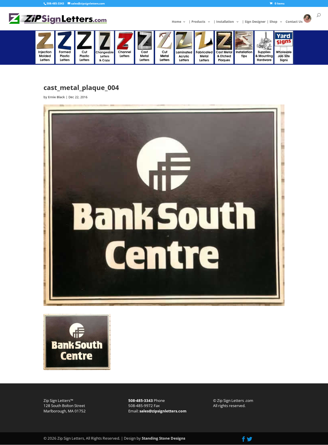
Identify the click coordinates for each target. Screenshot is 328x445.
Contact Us (297, 21)
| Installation (226, 22)
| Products (199, 22)
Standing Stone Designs (163, 438)
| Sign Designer (256, 22)
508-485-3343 (55, 3)
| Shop (274, 22)
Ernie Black (56, 97)
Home (180, 22)
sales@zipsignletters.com (163, 411)
